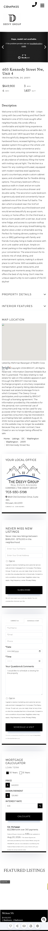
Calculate (24, 816)
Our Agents (19, 506)
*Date (8, 647)
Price (9, 780)
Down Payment (14, 791)
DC (23, 438)
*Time (8, 657)
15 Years (26, 772)
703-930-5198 (16, 492)
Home (7, 438)
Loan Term (12, 767)
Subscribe (24, 590)
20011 (23, 442)
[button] (4, 47)
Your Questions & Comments (20, 666)
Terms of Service (12, 738)
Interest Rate (14, 801)
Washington (33, 438)
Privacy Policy (31, 580)
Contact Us (10, 506)
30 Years (13, 772)
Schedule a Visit (33, 621)
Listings (15, 438)
